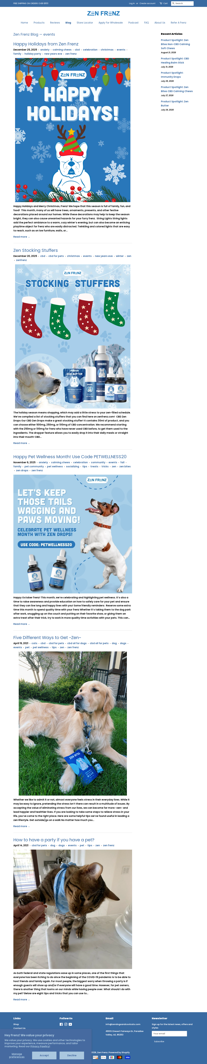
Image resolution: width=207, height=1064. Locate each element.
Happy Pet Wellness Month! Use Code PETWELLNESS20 (70, 457)
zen (129, 256)
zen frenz (71, 53)
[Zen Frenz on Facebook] (61, 1024)
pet (27, 647)
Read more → (21, 236)
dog (114, 643)
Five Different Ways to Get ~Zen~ (47, 637)
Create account (147, 3)
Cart (165, 3)
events (121, 49)
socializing (72, 466)
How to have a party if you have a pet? (53, 840)
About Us (159, 22)
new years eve (53, 53)
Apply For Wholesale (111, 22)
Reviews (55, 22)
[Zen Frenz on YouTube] (70, 1024)
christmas (107, 49)
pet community (34, 466)
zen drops (22, 470)
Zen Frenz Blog (25, 34)
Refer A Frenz (178, 22)
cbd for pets (56, 256)
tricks (105, 466)
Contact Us (19, 1028)
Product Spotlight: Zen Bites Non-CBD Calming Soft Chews (175, 44)
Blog (68, 22)
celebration (90, 49)
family (17, 53)
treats (94, 466)
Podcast (133, 22)
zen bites (125, 466)
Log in (132, 3)
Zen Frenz (102, 1052)
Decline (71, 1055)
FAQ (146, 22)
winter (120, 256)
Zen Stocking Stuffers (35, 250)
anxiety (44, 49)
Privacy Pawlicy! (40, 1046)
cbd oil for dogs (77, 643)
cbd (77, 49)
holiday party (33, 53)
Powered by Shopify (119, 1052)
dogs (123, 643)
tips (84, 466)
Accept (44, 1055)
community (98, 462)
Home (24, 22)
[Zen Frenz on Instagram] (65, 1024)
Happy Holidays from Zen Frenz (45, 44)
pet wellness (55, 466)
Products (39, 22)
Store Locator (85, 22)
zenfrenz (21, 260)
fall (122, 462)
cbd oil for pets (99, 643)
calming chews (62, 49)
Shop (16, 1024)
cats (34, 643)
